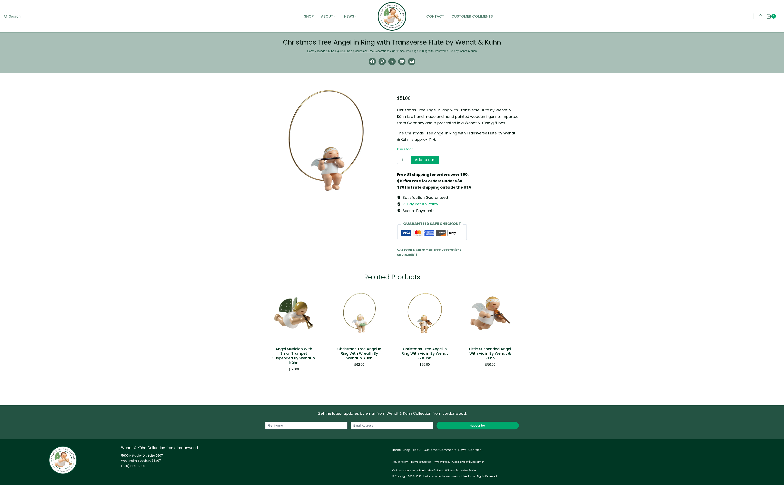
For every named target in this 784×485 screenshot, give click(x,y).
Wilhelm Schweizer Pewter (461, 470)
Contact (435, 16)
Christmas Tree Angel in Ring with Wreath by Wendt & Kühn (359, 353)
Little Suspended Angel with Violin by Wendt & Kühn (490, 353)
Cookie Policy (460, 462)
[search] (12, 16)
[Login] (760, 16)
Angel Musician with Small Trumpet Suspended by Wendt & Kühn (293, 355)
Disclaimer (477, 462)
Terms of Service (421, 462)
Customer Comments (472, 16)
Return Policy (400, 462)
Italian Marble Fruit (427, 470)
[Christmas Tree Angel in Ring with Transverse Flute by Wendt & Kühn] (326, 140)
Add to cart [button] (357, 377)
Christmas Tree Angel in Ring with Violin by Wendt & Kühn (425, 353)
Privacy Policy (442, 462)
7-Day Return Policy (420, 204)
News (462, 450)
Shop (309, 16)
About (417, 450)
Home (396, 450)
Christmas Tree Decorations (438, 250)
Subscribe (477, 426)
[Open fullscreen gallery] (382, 187)
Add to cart (425, 159)
